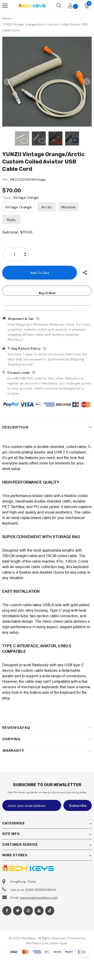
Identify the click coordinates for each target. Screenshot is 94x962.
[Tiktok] (49, 910)
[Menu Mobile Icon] (5, 5)
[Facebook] (6, 910)
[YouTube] (39, 910)
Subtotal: (10, 232)
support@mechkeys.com (39, 898)
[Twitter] (17, 910)
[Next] (87, 81)
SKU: (5, 179)
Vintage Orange (18, 207)
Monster (68, 207)
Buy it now (47, 293)
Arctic (46, 207)
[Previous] (7, 81)
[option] (47, 82)
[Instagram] (28, 910)
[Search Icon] (59, 5)
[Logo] (32, 5)
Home (6, 18)
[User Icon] (70, 5)
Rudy (11, 219)
